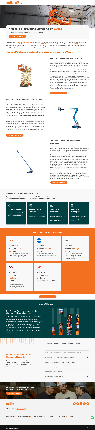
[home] (14, 2)
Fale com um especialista (14, 393)
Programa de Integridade (16, 420)
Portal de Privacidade (26, 422)
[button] (11, 416)
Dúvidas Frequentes (27, 420)
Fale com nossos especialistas (52, 420)
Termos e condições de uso (38, 422)
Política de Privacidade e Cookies (13, 422)
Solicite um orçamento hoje (17, 36)
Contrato (8, 420)
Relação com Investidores (38, 420)
